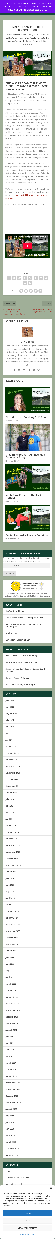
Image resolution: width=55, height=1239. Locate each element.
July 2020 (9, 1115)
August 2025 (11, 713)
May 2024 (9, 812)
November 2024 (12, 773)
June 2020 (9, 1122)
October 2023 (11, 858)
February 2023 (12, 911)
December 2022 (12, 924)
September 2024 (13, 786)
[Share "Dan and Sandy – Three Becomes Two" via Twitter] (14, 278)
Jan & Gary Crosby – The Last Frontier (23, 496)
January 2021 (11, 1076)
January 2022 (11, 997)
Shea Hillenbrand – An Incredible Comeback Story (25, 456)
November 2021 (12, 1010)
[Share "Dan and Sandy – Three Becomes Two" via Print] (30, 283)
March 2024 (10, 825)
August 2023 (11, 871)
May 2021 (9, 1049)
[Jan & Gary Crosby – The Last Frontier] (27, 477)
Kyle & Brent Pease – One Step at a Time (24, 617)
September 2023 (13, 865)
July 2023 (9, 878)
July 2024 (9, 799)
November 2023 (12, 852)
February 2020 (12, 1148)
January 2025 (11, 759)
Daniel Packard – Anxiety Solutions (26, 535)
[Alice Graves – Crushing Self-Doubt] (27, 400)
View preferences (27, 1228)
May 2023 (9, 891)
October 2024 (11, 779)
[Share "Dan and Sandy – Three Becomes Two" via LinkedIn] (35, 278)
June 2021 (9, 1043)
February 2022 (12, 990)
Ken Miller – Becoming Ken (17, 640)
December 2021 (12, 1003)
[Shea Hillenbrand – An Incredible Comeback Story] (27, 437)
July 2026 (9, 700)
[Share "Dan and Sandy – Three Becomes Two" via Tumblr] (25, 278)
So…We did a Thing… (15, 611)
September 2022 (13, 944)
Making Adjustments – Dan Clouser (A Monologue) (23, 625)
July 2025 (9, 720)
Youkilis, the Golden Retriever (27, 41)
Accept (27, 1213)
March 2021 (10, 1063)
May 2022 (9, 970)
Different (25, 678)
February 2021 (12, 1069)
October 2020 (11, 1096)
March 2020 (10, 1142)
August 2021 (11, 1030)
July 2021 (9, 1036)
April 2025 (10, 740)
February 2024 (12, 832)
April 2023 (10, 898)
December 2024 (12, 766)
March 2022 (10, 984)
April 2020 (10, 1135)
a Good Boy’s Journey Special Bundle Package (25, 670)
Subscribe (9, 573)
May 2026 (9, 707)
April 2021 (10, 1056)
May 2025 (9, 733)
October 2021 (11, 1017)
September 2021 (13, 1023)
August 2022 (11, 950)
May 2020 (9, 1129)
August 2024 (11, 792)
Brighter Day (11, 633)
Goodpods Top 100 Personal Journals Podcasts (27, 593)
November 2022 (12, 931)
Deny (27, 1220)
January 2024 (11, 838)
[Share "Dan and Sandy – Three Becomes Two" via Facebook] (8, 278)
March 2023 (10, 904)
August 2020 (11, 1109)
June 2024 (9, 806)
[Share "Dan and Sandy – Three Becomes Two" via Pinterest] (30, 278)
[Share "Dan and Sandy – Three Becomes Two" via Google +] (19, 278)
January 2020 (11, 1155)
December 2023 (12, 845)
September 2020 (13, 1102)
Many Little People (28, 38)
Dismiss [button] (43, 10)
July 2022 (9, 957)
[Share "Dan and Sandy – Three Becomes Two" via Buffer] (41, 278)
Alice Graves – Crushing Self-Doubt (26, 417)
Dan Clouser (20, 34)
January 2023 (11, 918)
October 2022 (11, 937)
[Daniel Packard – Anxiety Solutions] (27, 518)
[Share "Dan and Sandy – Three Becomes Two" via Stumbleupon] (46, 278)
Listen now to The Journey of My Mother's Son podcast (27, 596)
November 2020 (12, 1089)
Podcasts (41, 38)
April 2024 (10, 819)
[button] (51, 1188)
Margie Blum (11, 662)
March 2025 (10, 746)
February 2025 (12, 753)
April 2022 (10, 977)
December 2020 (12, 1082)
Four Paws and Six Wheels (17, 1177)
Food (7, 1171)
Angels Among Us (27, 684)
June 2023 (9, 885)
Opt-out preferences (26, 1234)
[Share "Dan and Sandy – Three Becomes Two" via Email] (25, 283)
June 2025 (9, 726)
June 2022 (9, 964)
